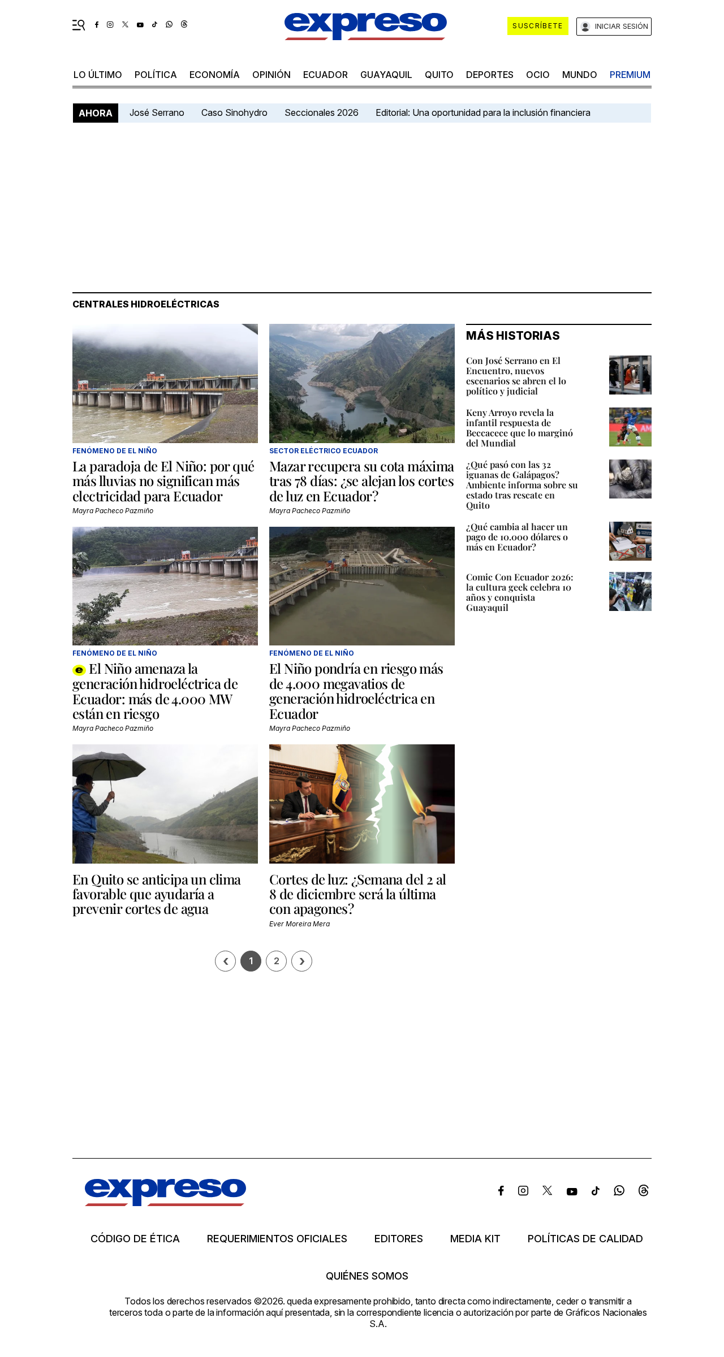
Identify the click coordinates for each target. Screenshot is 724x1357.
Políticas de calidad (585, 1239)
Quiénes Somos (367, 1276)
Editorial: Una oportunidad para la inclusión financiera (484, 112)
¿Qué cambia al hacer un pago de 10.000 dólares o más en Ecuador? (517, 537)
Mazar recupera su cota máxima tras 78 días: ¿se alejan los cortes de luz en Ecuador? (361, 481)
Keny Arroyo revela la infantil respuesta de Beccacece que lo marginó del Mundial (519, 427)
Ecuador (325, 75)
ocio (538, 75)
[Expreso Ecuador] (165, 1202)
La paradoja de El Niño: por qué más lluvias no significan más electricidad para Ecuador (163, 481)
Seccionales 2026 (322, 112)
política (156, 75)
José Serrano (157, 112)
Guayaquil (386, 75)
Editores (398, 1239)
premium (630, 75)
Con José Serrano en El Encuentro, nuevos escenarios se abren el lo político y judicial (516, 375)
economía (214, 75)
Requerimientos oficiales (277, 1239)
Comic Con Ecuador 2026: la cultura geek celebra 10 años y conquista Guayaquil (520, 592)
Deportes (490, 75)
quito (439, 75)
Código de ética (135, 1239)
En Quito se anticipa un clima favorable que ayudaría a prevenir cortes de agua (156, 894)
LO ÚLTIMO (98, 75)
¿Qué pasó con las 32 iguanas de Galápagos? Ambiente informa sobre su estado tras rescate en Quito (522, 484)
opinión (271, 75)
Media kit (475, 1239)
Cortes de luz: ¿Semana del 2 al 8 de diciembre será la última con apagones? (357, 894)
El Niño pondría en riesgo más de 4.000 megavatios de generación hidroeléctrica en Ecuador (356, 690)
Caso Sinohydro (234, 112)
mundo (579, 75)
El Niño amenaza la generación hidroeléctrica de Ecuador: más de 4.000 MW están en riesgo (155, 690)
